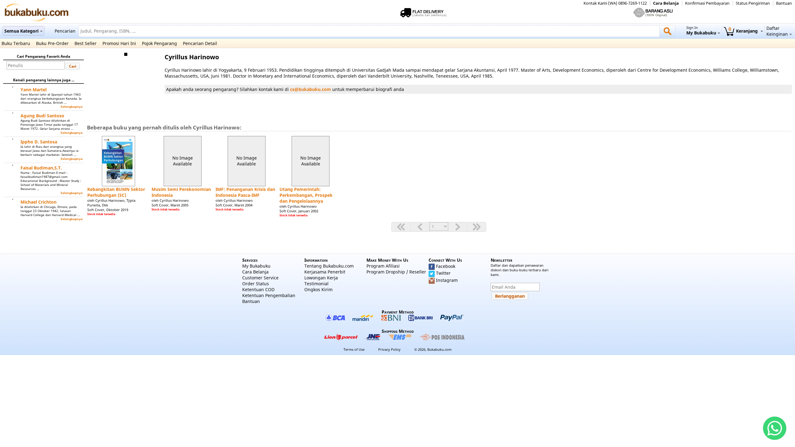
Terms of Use (354, 349)
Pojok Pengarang (159, 43)
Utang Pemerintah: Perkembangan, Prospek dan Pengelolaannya (306, 195)
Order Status (255, 284)
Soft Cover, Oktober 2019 (107, 209)
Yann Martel (33, 90)
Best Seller (86, 43)
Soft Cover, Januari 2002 (298, 211)
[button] (73, 66)
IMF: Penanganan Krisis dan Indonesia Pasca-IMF (245, 192)
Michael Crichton (38, 202)
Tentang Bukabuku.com (329, 266)
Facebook (445, 266)
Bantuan (784, 3)
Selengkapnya (72, 107)
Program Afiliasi (383, 266)
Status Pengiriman (753, 3)
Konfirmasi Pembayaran (707, 3)
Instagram (447, 280)
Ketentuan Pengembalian (268, 295)
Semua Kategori (21, 31)
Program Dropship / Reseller (396, 272)
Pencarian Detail (200, 43)
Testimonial (316, 284)
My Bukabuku (256, 266)
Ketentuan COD (258, 289)
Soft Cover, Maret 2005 (170, 205)
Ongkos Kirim (318, 289)
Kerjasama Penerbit (324, 272)
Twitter (443, 273)
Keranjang (744, 31)
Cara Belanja (666, 3)
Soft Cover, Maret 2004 (234, 205)
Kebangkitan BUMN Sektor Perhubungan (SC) (116, 192)
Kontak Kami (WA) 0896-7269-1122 (615, 3)
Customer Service (260, 278)
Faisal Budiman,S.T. (41, 168)
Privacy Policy (389, 349)
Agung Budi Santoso (42, 116)
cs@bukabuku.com (310, 89)
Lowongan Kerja (321, 278)
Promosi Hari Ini (119, 43)
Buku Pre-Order (52, 43)
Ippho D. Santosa (38, 142)
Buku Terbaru (16, 43)
